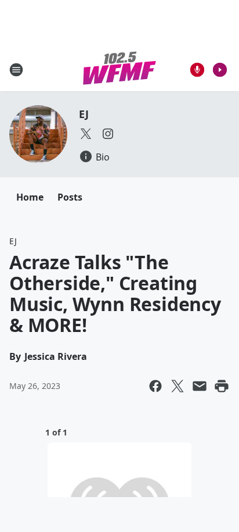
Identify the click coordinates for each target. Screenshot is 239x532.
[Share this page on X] (177, 386)
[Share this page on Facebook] (155, 386)
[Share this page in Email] (199, 386)
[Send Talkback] (197, 70)
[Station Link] (119, 69)
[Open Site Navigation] (16, 70)
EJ (84, 114)
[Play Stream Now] (220, 70)
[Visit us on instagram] (108, 134)
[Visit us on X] (86, 134)
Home (30, 197)
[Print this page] (221, 386)
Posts (69, 197)
